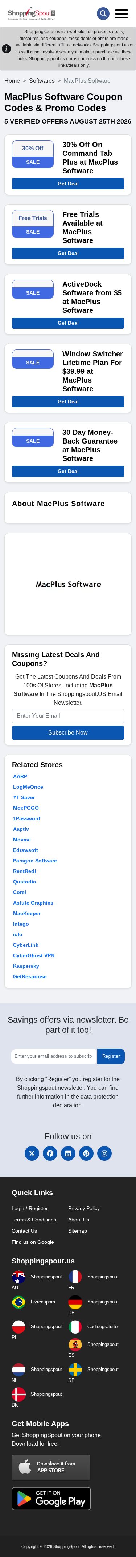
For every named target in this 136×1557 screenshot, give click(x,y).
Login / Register (30, 1208)
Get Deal (68, 183)
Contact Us (24, 1231)
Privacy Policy (84, 1208)
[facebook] (50, 1153)
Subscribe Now (68, 732)
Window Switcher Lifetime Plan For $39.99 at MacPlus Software (92, 371)
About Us (78, 1219)
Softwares (42, 81)
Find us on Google (33, 1242)
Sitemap (77, 1231)
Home (12, 81)
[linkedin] (68, 1153)
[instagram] (104, 1153)
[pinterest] (86, 1153)
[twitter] (32, 1153)
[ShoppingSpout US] (31, 13)
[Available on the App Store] (51, 1467)
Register (111, 1056)
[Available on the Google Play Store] (51, 1498)
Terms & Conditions (34, 1219)
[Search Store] (103, 13)
